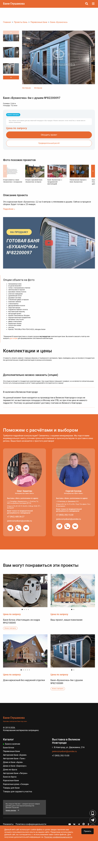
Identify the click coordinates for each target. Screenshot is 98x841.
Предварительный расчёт (49, 143)
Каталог (8, 739)
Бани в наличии (12, 744)
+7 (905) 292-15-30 (64, 515)
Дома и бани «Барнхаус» (15, 766)
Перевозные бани (11, 751)
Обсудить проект (49, 135)
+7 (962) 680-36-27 (15, 516)
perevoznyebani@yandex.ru (19, 521)
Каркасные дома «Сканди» (16, 784)
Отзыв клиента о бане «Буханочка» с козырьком (12, 181)
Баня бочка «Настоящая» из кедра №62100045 (21, 621)
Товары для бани (11, 788)
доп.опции (13, 338)
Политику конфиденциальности (58, 837)
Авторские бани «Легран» (15, 773)
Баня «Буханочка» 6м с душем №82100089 (67, 681)
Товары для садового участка (17, 791)
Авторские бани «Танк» (14, 758)
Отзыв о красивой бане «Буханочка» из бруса (33, 181)
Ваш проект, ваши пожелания (66, 619)
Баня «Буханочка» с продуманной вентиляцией (54, 182)
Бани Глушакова (14, 3)
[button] (11, 77)
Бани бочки (8, 747)
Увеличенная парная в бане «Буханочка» (78, 181)
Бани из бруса (9, 777)
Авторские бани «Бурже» (15, 755)
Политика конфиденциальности (31, 824)
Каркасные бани (11, 780)
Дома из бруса (10, 769)
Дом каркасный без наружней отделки (24, 680)
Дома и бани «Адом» (13, 762)
